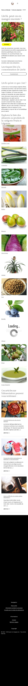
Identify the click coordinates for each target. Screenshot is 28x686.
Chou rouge (4, 253)
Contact (14, 620)
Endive (3, 209)
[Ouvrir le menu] (17, 3)
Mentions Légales (14, 622)
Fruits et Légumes (16, 10)
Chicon (3, 341)
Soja (2, 297)
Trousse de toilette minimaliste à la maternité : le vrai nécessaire (13, 458)
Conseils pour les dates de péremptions (14, 610)
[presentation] (14, 133)
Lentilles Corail (5, 143)
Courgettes (4, 165)
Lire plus (7, 432)
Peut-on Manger (5, 10)
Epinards (3, 187)
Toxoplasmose (14, 74)
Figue (2, 363)
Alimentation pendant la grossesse (14, 608)
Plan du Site (14, 605)
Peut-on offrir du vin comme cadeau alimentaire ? (13, 496)
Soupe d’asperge (5, 385)
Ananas (3, 275)
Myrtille (3, 319)
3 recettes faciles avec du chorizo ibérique (12, 420)
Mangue (3, 231)
